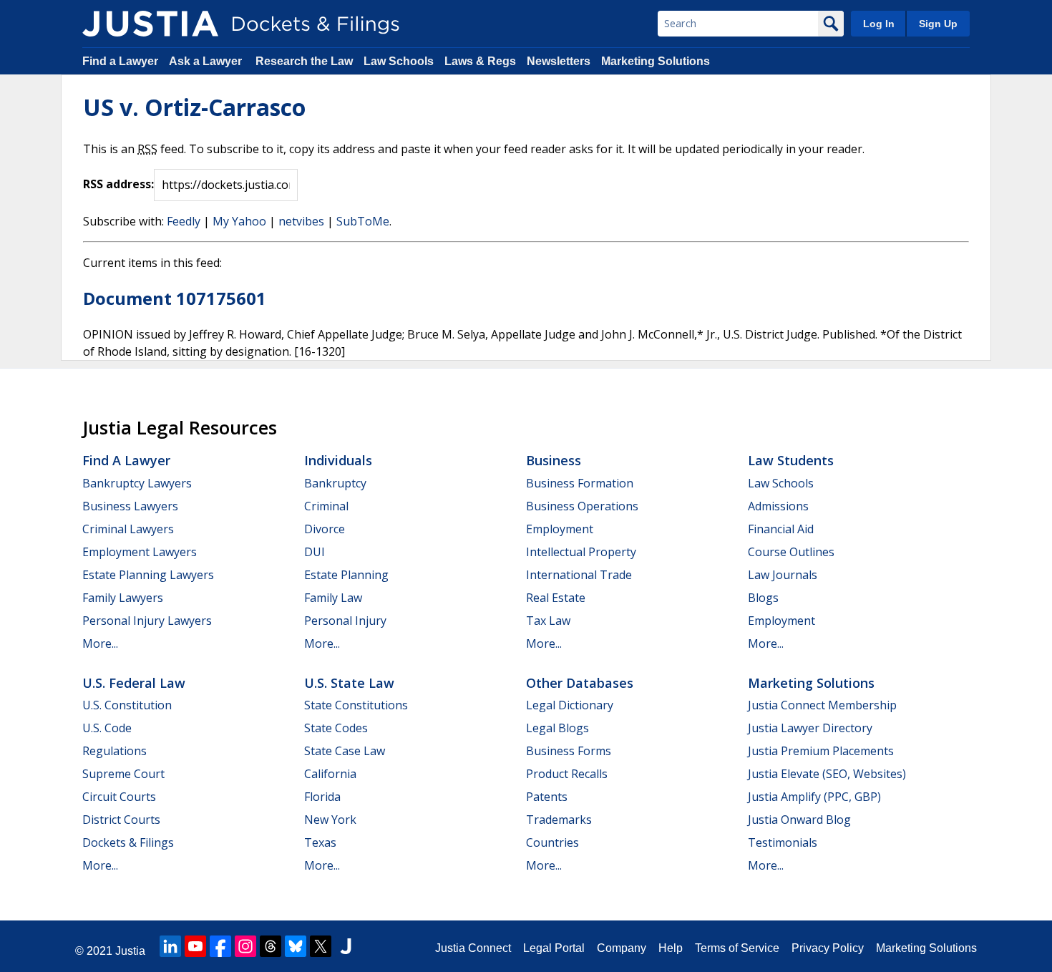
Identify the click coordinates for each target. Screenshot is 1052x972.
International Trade (579, 575)
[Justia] (150, 24)
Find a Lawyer (120, 61)
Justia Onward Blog (799, 819)
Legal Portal (554, 948)
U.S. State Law (349, 682)
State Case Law (344, 751)
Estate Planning (346, 575)
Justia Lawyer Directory (810, 728)
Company (621, 948)
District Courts (121, 819)
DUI (314, 552)
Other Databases (579, 682)
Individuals (338, 460)
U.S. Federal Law (133, 682)
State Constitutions (356, 705)
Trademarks (559, 819)
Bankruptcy (335, 483)
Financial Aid (781, 529)
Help (670, 948)
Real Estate (555, 598)
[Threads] (270, 946)
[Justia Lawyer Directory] (345, 946)
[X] (320, 946)
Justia (130, 951)
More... (100, 643)
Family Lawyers (122, 598)
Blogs (763, 598)
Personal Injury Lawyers (147, 620)
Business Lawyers (130, 506)
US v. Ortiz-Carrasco (194, 107)
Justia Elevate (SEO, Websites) (827, 774)
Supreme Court (123, 774)
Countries (552, 842)
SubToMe (362, 221)
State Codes (336, 728)
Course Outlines (791, 552)
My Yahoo (239, 221)
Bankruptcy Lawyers (137, 483)
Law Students (791, 460)
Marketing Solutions (655, 61)
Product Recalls (567, 774)
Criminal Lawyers (128, 529)
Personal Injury (345, 620)
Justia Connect (473, 948)
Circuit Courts (119, 797)
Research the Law (304, 61)
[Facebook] (220, 946)
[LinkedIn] (170, 946)
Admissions (778, 506)
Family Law (333, 598)
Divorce (324, 529)
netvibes (301, 221)
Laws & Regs (480, 61)
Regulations (114, 751)
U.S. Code (107, 728)
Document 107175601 (174, 298)
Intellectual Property (581, 552)
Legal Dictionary (569, 705)
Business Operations (582, 506)
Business (553, 460)
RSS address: (118, 184)
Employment (559, 529)
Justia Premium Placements (821, 751)
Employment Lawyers (139, 552)
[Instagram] (245, 946)
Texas (320, 842)
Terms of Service (737, 948)
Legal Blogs (557, 728)
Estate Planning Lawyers (148, 575)
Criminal (326, 506)
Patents (547, 797)
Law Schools (399, 61)
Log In (879, 23)
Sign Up (938, 23)
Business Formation (579, 483)
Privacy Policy (828, 948)
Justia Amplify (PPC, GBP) (814, 797)
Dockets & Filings (128, 842)
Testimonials (782, 842)
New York (330, 819)
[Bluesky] (295, 946)
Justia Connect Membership (822, 705)
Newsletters (558, 61)
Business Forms (568, 751)
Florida (322, 797)
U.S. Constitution (127, 705)
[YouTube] (195, 946)
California (330, 774)
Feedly (183, 221)
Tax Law (548, 620)
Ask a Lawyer (207, 61)
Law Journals (782, 575)
